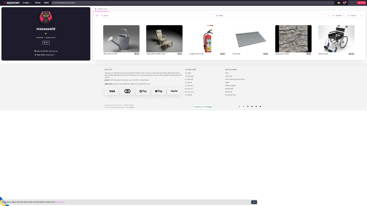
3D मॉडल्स (188, 73)
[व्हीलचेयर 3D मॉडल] (336, 38)
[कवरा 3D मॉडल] (250, 38)
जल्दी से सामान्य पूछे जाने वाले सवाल (235, 79)
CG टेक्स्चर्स (188, 83)
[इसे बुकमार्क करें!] (136, 49)
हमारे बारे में (108, 69)
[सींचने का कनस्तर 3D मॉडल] (121, 38)
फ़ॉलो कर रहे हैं (50, 38)
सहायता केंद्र (228, 76)
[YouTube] (260, 107)
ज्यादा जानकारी (60, 202)
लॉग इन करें (352, 3)
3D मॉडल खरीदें (190, 69)
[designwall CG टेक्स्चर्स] (293, 38)
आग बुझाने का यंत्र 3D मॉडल (197, 54)
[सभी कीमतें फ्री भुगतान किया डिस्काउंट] (338, 15)
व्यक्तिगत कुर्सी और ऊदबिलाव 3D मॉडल (156, 54)
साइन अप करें (361, 3)
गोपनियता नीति (229, 89)
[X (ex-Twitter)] (244, 107)
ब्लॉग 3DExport (189, 92)
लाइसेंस (227, 83)
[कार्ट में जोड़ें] (133, 49)
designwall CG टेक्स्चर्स (282, 54)
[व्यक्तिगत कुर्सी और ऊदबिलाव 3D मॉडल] (164, 38)
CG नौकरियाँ (188, 95)
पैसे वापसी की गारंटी (230, 95)
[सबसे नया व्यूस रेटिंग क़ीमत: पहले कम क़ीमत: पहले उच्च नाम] (355, 15)
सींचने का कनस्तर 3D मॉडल (110, 54)
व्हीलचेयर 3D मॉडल (323, 54)
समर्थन (227, 73)
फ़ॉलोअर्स (39, 38)
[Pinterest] (248, 107)
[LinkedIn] (256, 107)
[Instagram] (239, 107)
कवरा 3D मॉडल (236, 54)
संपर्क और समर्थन (231, 69)
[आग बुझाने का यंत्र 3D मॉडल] (207, 38)
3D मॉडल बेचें (189, 86)
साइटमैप (132, 107)
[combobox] (274, 15)
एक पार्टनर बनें (189, 89)
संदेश (46, 43)
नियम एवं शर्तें (228, 92)
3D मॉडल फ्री (189, 79)
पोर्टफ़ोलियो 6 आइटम (102, 9)
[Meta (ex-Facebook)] (252, 107)
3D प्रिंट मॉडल (189, 76)
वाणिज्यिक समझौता (230, 86)
